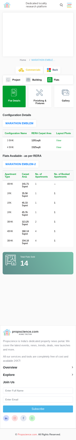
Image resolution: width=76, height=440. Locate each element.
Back (54, 70)
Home (23, 60)
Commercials (32, 70)
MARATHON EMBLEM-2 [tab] (20, 164)
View (58, 140)
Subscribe (38, 408)
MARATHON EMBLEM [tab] (19, 123)
